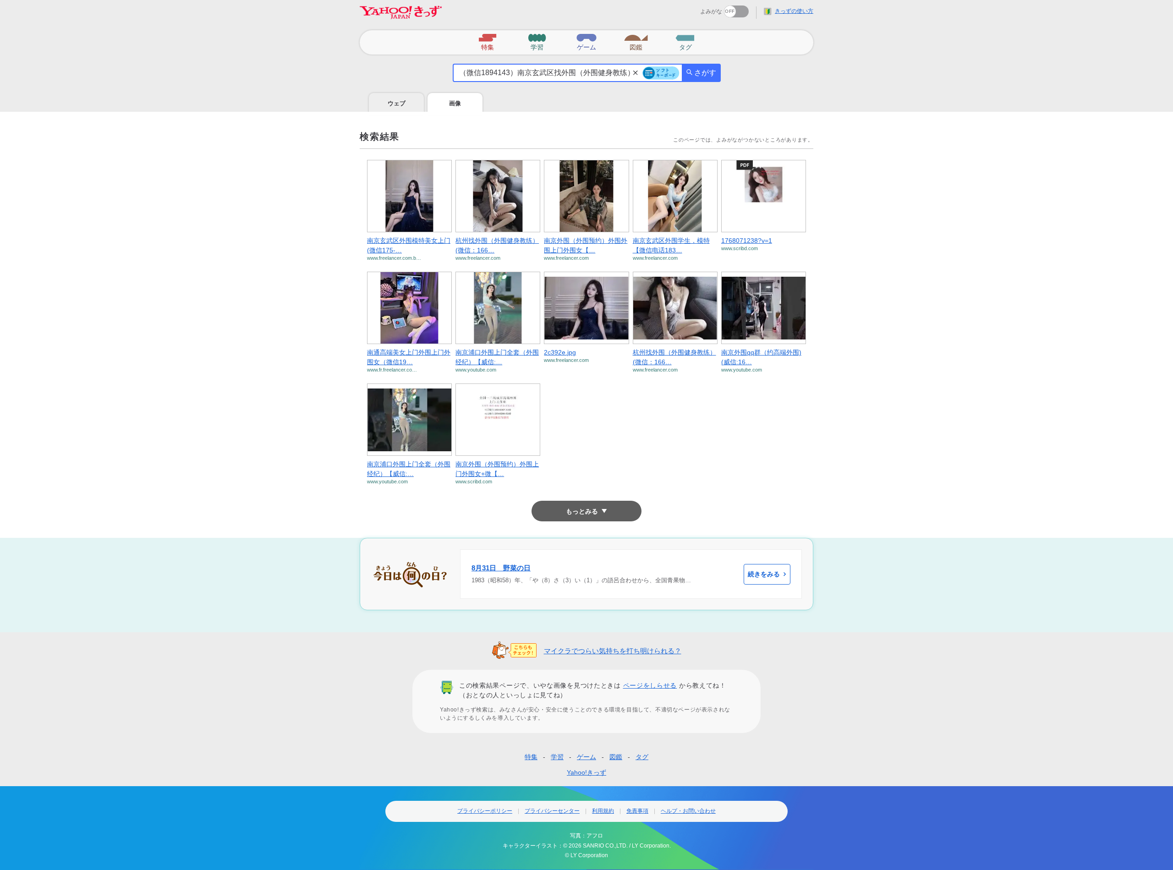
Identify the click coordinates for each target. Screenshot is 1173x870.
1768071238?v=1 (746, 240)
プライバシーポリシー (484, 811)
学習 (557, 757)
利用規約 (603, 811)
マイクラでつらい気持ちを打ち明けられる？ (612, 651)
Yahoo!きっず (586, 772)
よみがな (711, 11)
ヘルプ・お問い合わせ (688, 811)
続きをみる (764, 574)
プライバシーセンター (552, 811)
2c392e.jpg (560, 352)
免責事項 (637, 811)
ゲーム (586, 757)
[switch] (703, 8)
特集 (531, 757)
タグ (642, 757)
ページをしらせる (650, 685)
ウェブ (397, 103)
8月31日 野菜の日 (501, 568)
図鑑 (615, 757)
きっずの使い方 (794, 11)
